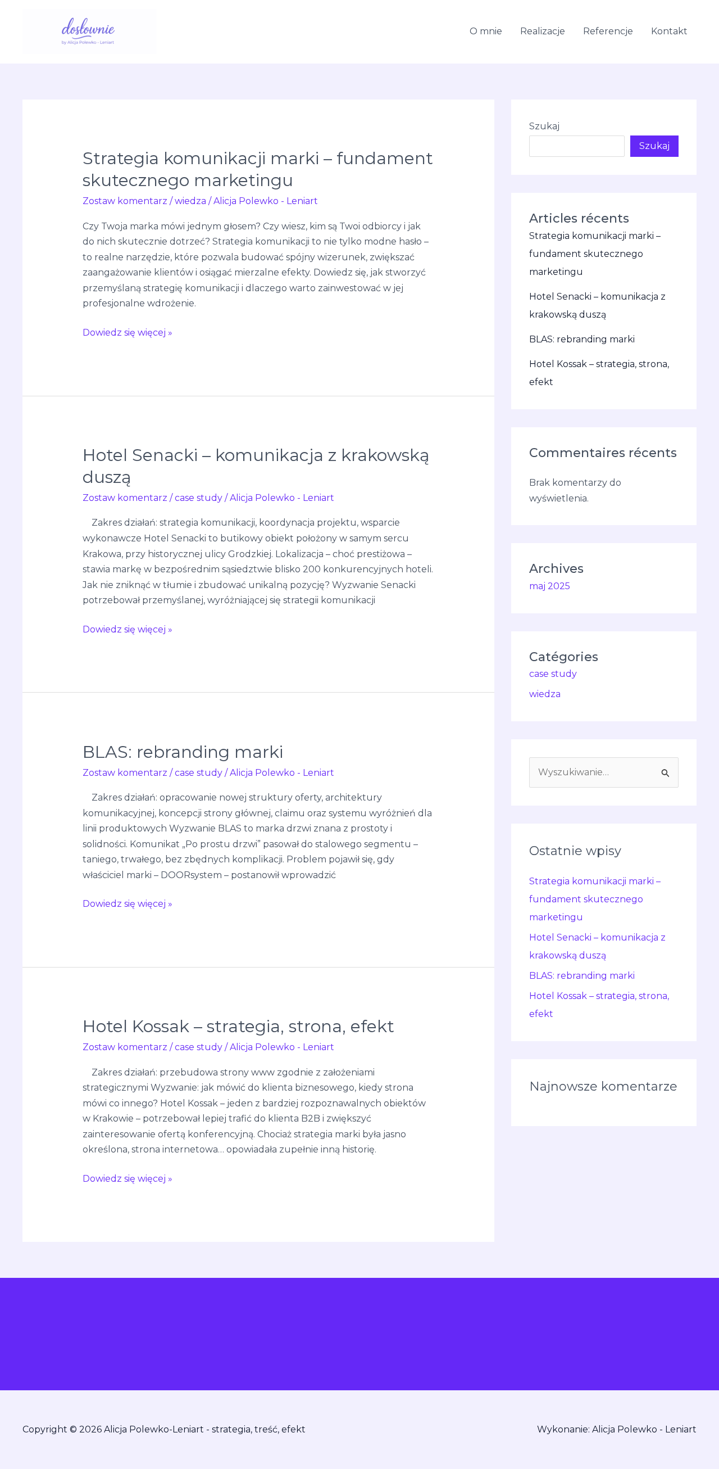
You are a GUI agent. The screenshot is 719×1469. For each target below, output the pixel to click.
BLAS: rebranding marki (183, 752)
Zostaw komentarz (125, 201)
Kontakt (669, 31)
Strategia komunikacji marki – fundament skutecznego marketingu (595, 253)
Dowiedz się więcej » (127, 331)
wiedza (190, 201)
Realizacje (542, 31)
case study (198, 497)
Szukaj (544, 126)
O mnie (486, 31)
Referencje (608, 31)
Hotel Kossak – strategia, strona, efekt (238, 1026)
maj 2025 (549, 586)
